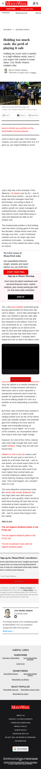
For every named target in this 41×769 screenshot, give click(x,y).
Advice (33, 72)
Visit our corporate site (28, 759)
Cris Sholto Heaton (19, 70)
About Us (21, 715)
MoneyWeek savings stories (30, 690)
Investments (7, 29)
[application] (20, 357)
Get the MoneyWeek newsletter (30, 658)
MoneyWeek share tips (10, 690)
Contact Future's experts (20, 719)
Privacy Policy (20, 726)
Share (7, 115)
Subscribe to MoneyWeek (10, 658)
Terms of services (26, 588)
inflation (11, 446)
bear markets (18, 307)
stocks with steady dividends (18, 492)
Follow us (23, 115)
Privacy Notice (28, 590)
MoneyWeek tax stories (20, 694)
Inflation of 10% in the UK (13, 454)
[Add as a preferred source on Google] (20, 748)
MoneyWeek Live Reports (20, 679)
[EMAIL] (16, 616)
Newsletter (34, 115)
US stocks (15, 193)
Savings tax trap (21, 13)
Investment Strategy (22, 29)
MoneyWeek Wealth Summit (30, 674)
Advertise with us (21, 734)
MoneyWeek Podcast (11, 674)
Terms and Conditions (20, 723)
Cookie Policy (20, 730)
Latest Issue (20, 664)
